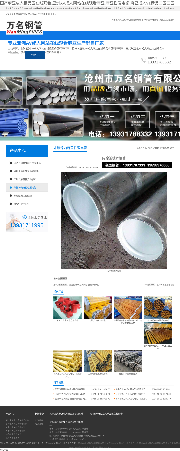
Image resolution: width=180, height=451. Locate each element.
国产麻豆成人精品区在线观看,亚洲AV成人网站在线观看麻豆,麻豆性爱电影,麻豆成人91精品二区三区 (87, 3)
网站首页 (15, 55)
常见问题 (39, 424)
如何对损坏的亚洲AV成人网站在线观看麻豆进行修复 (132, 394)
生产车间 (129, 55)
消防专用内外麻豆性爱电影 (27, 163)
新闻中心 (54, 55)
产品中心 (35, 55)
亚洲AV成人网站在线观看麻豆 (91, 443)
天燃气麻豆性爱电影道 (25, 179)
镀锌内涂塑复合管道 (165, 285)
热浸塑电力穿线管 (23, 195)
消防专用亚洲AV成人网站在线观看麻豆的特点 (72, 389)
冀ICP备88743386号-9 (76, 439)
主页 (139, 148)
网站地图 (108, 447)
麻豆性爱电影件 (22, 204)
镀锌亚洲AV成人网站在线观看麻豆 (84, 285)
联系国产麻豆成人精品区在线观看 (159, 20)
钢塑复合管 (170, 443)
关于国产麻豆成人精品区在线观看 (126, 20)
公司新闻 (39, 420)
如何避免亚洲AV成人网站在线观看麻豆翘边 (132, 399)
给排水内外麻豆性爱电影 (26, 171)
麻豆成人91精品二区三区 (82, 55)
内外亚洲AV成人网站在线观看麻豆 (150, 443)
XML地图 (99, 447)
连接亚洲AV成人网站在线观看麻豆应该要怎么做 (132, 389)
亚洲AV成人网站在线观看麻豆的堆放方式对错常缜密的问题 (72, 399)
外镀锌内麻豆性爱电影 (25, 187)
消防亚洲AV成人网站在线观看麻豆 (119, 443)
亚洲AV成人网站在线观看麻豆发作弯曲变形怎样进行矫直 (72, 394)
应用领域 (110, 55)
